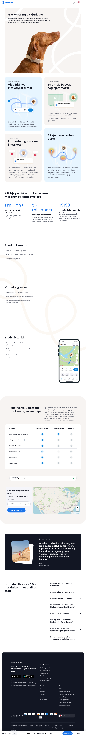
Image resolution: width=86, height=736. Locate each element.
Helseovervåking (64, 692)
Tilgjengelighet (23, 725)
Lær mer (78, 733)
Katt (15, 733)
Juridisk (31, 725)
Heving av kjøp (45, 681)
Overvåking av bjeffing (66, 694)
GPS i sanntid (63, 689)
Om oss (42, 689)
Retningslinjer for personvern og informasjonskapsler (60, 727)
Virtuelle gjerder (64, 697)
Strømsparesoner (65, 705)
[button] (65, 585)
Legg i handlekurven (67, 733)
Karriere (42, 692)
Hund (10, 733)
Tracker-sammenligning (45, 677)
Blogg (42, 697)
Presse (42, 694)
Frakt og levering (45, 668)
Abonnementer (45, 670)
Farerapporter (64, 700)
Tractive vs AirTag (65, 702)
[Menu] (82, 3)
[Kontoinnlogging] (74, 3)
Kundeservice (44, 673)
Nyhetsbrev (44, 700)
